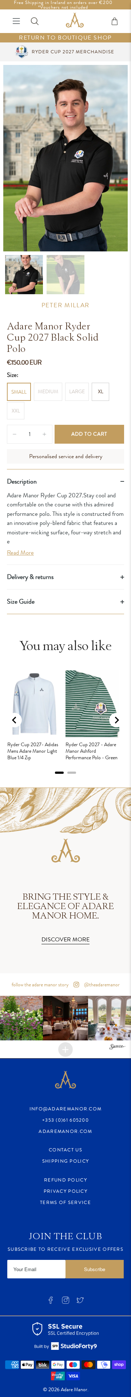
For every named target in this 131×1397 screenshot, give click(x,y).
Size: (12, 374)
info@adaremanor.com (65, 1108)
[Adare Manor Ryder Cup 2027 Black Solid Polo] (65, 158)
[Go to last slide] (14, 720)
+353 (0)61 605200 (65, 1120)
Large (77, 391)
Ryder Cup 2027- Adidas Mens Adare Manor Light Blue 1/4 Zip (32, 751)
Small (19, 391)
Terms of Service (65, 1202)
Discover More (65, 939)
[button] (65, 1018)
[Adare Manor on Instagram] (65, 1302)
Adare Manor (74, 1389)
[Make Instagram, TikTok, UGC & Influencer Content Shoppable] (118, 1047)
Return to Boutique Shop (65, 38)
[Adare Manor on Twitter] (80, 1302)
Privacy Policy (65, 1191)
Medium (48, 391)
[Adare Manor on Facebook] (50, 1302)
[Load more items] (65, 1049)
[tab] (59, 773)
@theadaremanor (101, 984)
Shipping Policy (65, 1161)
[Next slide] (116, 720)
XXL (16, 410)
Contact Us (65, 1149)
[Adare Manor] (75, 21)
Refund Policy (65, 1179)
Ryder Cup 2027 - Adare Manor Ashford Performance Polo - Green (92, 751)
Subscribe (94, 1269)
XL (100, 391)
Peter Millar (65, 305)
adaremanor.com (65, 1131)
